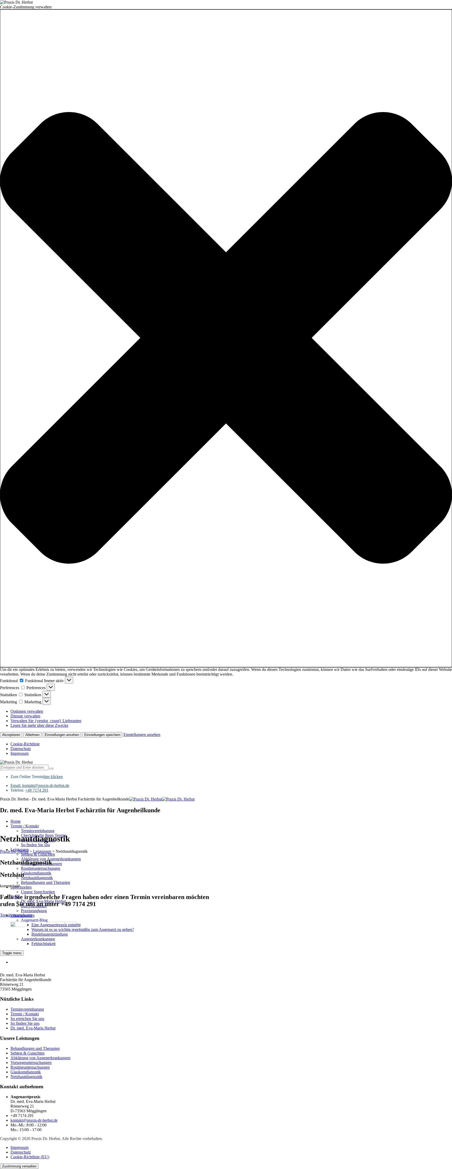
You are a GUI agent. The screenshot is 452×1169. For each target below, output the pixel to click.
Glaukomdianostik (36, 873)
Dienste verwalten (25, 716)
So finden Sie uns (35, 845)
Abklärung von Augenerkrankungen (40, 1058)
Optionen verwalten (26, 711)
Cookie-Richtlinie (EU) (29, 1157)
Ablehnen (32, 735)
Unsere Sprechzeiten (38, 892)
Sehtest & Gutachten (38, 854)
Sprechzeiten (21, 887)
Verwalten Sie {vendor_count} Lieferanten (45, 720)
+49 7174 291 (36, 790)
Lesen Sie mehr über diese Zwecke (39, 725)
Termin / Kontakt (24, 826)
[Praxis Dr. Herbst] (162, 799)
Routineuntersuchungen (40, 868)
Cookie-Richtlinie (25, 744)
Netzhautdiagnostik (37, 878)
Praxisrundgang (34, 910)
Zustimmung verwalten (19, 1166)
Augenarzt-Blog (34, 920)
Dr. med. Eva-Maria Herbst (32, 1028)
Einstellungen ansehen (62, 735)
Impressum (19, 753)
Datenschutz (20, 748)
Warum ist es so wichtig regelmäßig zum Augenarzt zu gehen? (82, 929)
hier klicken (53, 776)
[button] (226, 338)
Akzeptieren (11, 735)
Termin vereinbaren (16, 915)
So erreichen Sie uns (27, 1018)
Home (15, 821)
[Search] (51, 768)
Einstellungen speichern (102, 735)
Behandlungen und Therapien (45, 882)
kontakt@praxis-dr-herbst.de (45, 785)
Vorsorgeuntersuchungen (31, 1062)
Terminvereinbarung (37, 830)
